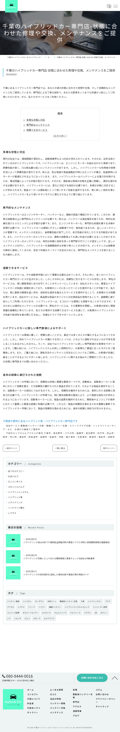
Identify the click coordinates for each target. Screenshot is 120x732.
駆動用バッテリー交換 (68, 601)
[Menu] (115, 6)
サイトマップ (102, 706)
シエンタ (17, 618)
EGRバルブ (13, 476)
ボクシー (104, 613)
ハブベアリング (15, 502)
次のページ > (109, 448)
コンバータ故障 (13, 613)
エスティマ (46, 613)
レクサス (12, 513)
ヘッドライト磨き (16, 507)
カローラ (36, 618)
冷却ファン (51, 601)
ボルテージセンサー (31, 613)
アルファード (75, 613)
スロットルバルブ (16, 486)
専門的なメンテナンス (38, 124)
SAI (96, 613)
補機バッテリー (55, 607)
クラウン (87, 613)
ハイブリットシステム (18, 492)
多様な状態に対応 (35, 120)
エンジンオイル (15, 481)
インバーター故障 (100, 607)
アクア (107, 601)
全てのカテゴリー (16, 471)
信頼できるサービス (36, 130)
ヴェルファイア (60, 613)
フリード (31, 607)
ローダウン (39, 601)
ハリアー (42, 607)
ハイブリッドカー (95, 601)
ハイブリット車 (15, 497)
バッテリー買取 (13, 601)
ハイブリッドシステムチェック (77, 607)
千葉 (82, 601)
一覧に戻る (60, 448)
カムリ (27, 618)
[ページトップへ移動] (115, 678)
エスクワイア (49, 618)
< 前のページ (11, 448)
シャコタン (27, 601)
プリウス (10, 607)
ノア (9, 618)
